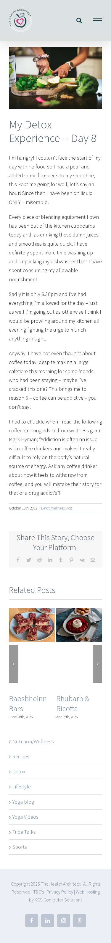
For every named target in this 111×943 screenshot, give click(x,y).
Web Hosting (88, 892)
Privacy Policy (59, 892)
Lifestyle (21, 786)
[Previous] (13, 664)
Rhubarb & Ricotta (72, 703)
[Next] (97, 664)
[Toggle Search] (79, 20)
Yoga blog (23, 801)
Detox (45, 508)
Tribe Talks (24, 831)
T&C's (38, 892)
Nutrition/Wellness (33, 741)
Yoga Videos (25, 816)
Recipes (20, 756)
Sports (19, 846)
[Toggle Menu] (98, 20)
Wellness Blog (61, 508)
